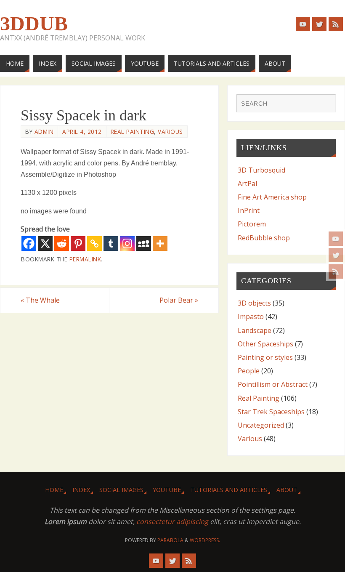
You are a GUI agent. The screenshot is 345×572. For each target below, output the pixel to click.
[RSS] (336, 271)
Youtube (167, 490)
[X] (45, 243)
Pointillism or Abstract (273, 384)
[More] (160, 243)
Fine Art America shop (272, 197)
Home (54, 490)
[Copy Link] (94, 243)
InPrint (249, 210)
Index (81, 490)
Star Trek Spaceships (271, 411)
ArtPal (247, 183)
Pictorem (252, 224)
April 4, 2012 (82, 132)
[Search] (325, 104)
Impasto (251, 316)
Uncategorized (261, 425)
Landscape (254, 330)
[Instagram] (127, 243)
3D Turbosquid (261, 170)
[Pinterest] (78, 243)
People (249, 370)
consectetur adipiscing (172, 521)
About (286, 490)
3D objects (254, 303)
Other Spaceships (265, 344)
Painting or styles (265, 357)
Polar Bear (178, 300)
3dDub (34, 23)
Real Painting (132, 132)
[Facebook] (28, 243)
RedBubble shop (264, 237)
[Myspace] (143, 243)
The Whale (40, 300)
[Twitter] (336, 255)
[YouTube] (336, 238)
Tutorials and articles (228, 490)
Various (170, 132)
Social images (121, 490)
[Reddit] (61, 243)
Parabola (170, 540)
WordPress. (205, 540)
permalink (85, 259)
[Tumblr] (111, 243)
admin (44, 132)
